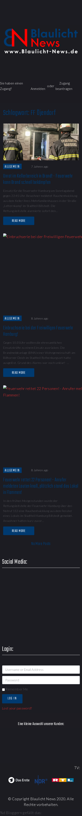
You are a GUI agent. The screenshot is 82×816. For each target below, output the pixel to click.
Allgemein (12, 166)
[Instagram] (65, 19)
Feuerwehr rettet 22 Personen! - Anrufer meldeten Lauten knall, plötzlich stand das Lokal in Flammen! (40, 486)
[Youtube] (53, 19)
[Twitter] (41, 19)
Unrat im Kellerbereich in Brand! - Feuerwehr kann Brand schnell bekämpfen (38, 179)
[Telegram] (77, 19)
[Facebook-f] (29, 19)
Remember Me (16, 689)
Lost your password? (17, 708)
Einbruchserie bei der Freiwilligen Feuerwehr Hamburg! (38, 331)
